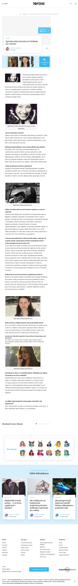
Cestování (58, 497)
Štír (67, 448)
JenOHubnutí (39, 583)
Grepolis (4, 555)
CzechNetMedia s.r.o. (17, 579)
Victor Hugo (62, 552)
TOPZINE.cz (20, 14)
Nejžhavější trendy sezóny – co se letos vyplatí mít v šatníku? (13, 504)
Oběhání (30, 581)
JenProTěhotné (38, 581)
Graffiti (4, 547)
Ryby (49, 448)
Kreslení (4, 550)
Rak (58, 457)
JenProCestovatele (8, 583)
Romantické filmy (45, 549)
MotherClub (23, 581)
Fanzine (54, 581)
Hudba (25, 14)
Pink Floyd (43, 557)
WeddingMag (18, 583)
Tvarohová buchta (26, 543)
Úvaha (61, 545)
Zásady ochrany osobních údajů (11, 571)
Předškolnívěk (47, 581)
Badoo (23, 555)
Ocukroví (31, 583)
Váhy (31, 457)
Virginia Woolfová (64, 555)
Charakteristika (63, 547)
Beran (40, 457)
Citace (4, 543)
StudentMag (60, 581)
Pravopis (4, 545)
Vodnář (23, 457)
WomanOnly (15, 581)
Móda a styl (8, 497)
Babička (42, 547)
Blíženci (67, 457)
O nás (3, 567)
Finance (32, 497)
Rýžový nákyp (25, 550)
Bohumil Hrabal (63, 550)
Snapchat (5, 552)
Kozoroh (40, 448)
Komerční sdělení (14, 514)
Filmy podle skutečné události (46, 543)
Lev (49, 457)
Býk (31, 448)
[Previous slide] (5, 62)
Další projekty (6, 569)
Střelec (58, 448)
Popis (60, 543)
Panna (22, 448)
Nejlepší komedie (45, 552)
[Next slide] (36, 62)
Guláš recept (25, 547)
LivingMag (25, 583)
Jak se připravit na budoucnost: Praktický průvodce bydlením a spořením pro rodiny (39, 505)
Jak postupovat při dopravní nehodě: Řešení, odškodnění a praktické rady (64, 504)
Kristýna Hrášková (15, 48)
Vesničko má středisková (47, 554)
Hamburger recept (26, 545)
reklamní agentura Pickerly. (62, 579)
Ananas (23, 552)
